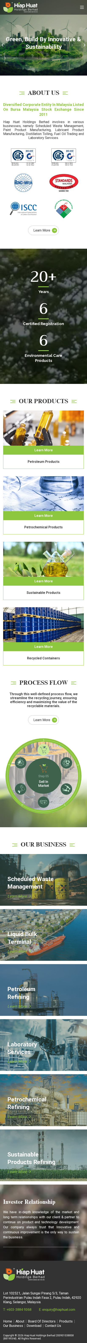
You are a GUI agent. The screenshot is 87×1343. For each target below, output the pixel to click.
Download (34, 1326)
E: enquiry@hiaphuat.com (57, 1310)
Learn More (41, 230)
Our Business (13, 1326)
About (20, 1321)
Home (7, 1321)
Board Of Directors (42, 1321)
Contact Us (53, 1326)
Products (66, 1321)
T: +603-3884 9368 (17, 1310)
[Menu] (82, 7)
